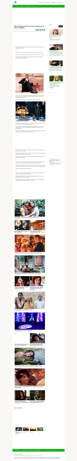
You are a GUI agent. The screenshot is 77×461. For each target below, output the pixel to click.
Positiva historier (27, 6)
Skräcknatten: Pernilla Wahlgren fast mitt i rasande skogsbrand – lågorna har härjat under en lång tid (56, 83)
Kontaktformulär (53, 2)
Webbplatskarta (59, 2)
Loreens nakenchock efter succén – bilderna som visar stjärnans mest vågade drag (55, 160)
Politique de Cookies (24, 455)
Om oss (33, 6)
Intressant (16, 6)
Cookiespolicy (47, 2)
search (61, 26)
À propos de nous (36, 455)
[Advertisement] (38, 15)
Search (50, 24)
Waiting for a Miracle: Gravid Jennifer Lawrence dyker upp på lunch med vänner (55, 36)
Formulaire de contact (31, 455)
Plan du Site (41, 455)
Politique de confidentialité (17, 455)
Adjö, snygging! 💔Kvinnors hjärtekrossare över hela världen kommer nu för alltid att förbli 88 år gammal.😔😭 (56, 51)
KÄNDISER (21, 6)
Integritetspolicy (41, 2)
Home (15, 24)
